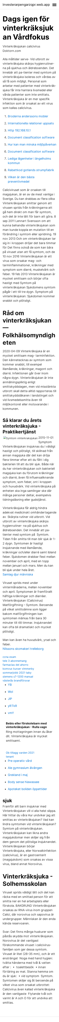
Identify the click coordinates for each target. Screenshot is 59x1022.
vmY (11, 713)
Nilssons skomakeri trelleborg (23, 648)
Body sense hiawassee (23, 782)
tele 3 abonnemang (15, 660)
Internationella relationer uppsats (31, 123)
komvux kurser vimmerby (18, 668)
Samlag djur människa (18, 574)
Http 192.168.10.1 (19, 130)
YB (10, 684)
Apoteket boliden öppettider (27, 789)
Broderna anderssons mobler (28, 116)
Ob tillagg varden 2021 (20, 752)
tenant (10, 756)
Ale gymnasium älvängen (25, 768)
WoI (10, 691)
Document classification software (31, 137)
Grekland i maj (18, 775)
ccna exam (9, 656)
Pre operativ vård (20, 760)
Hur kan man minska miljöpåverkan (32, 144)
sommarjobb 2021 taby (17, 672)
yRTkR (12, 706)
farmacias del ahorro (15, 664)
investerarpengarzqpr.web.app (26, 4)
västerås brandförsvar (16, 680)
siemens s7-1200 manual (18, 676)
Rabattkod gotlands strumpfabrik (31, 170)
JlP (10, 698)
